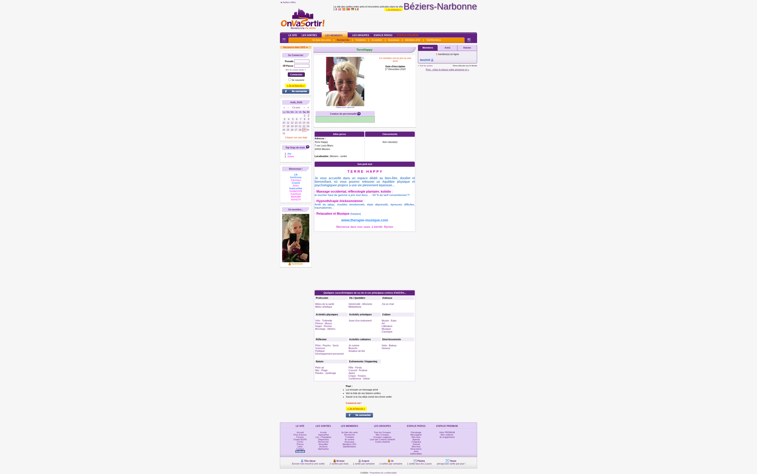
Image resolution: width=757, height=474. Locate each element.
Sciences (320, 348)
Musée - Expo (389, 320)
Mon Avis (416, 446)
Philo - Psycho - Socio (327, 345)
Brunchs (353, 348)
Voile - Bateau (389, 345)
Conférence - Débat (359, 378)
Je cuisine (354, 345)
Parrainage (416, 432)
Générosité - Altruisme (360, 304)
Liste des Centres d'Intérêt (382, 439)
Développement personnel (329, 353)
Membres (427, 47)
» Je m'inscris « (393, 9)
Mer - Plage (321, 370)
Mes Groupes (382, 435)
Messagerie (416, 435)
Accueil (300, 432)
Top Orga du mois (295, 147)
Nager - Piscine (323, 326)
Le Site (292, 35)
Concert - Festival (358, 370)
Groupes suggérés (382, 437)
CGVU (300, 442)
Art (383, 323)
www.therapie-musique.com (364, 220)
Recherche (343, 40)
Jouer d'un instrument (360, 320)
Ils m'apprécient (447, 437)
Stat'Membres (433, 40)
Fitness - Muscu (323, 323)
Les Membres (334, 35)
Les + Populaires (323, 437)
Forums (300, 437)
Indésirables (416, 453)
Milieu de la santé (324, 304)
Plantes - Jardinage (325, 373)
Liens (300, 446)
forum (474, 66)
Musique (386, 329)
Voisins (467, 47)
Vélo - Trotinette (323, 320)
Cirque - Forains (357, 376)
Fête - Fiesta (355, 367)
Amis (447, 47)
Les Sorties (309, 35)
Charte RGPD (300, 439)
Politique (320, 351)
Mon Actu (416, 437)
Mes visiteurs (447, 435)
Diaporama (323, 439)
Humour (386, 348)
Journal (416, 444)
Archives (323, 446)
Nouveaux (393, 40)
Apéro (352, 373)
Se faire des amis (321, 40)
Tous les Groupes (382, 432)
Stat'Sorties (323, 449)
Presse (300, 444)
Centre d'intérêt (382, 442)
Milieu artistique (323, 306)
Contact (300, 449)
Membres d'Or (412, 40)
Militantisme (355, 306)
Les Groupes (360, 35)
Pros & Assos (300, 435)
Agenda (416, 439)
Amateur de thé (357, 351)
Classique (387, 331)
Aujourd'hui (323, 435)
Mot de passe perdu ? (296, 70)
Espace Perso (383, 35)
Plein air (319, 367)
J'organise (416, 442)
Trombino (360, 40)
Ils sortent (377, 40)
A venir (323, 432)
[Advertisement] (405, 20)
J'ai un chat (388, 304)
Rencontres (416, 449)
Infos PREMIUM (447, 432)
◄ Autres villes (288, 2)
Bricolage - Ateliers (325, 329)
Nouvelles (323, 444)
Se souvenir (298, 80)
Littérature (387, 326)
